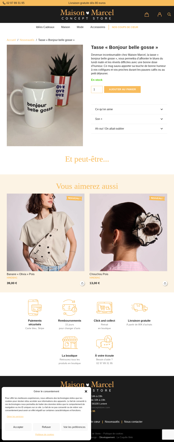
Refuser (46, 427)
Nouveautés (27, 40)
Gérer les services (15, 416)
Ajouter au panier (122, 89)
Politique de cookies (44, 434)
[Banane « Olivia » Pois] (45, 239)
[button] (86, 391)
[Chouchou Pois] (128, 239)
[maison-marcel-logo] (87, 14)
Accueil (11, 40)
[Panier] (149, 14)
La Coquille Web (125, 437)
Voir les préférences (74, 427)
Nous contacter (133, 421)
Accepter (18, 427)
